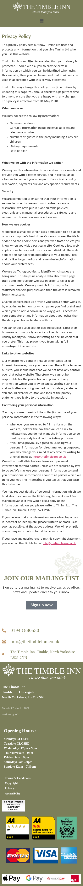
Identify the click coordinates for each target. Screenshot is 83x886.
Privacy (10, 788)
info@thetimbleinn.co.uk (49, 456)
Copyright (11, 783)
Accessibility (12, 793)
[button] (41, 21)
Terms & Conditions (17, 777)
